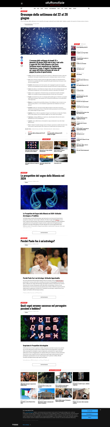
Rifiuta (89, 417)
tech (62, 8)
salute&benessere (52, 8)
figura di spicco (59, 280)
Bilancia (57, 219)
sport (58, 8)
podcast (74, 8)
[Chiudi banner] (100, 409)
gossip (42, 8)
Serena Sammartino (29, 24)
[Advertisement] (80, 34)
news (38, 8)
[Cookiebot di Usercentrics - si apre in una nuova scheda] (15, 425)
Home (35, 8)
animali (70, 8)
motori (66, 8)
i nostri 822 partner (29, 412)
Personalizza (89, 414)
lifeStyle (46, 8)
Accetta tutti (89, 410)
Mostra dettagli (26, 424)
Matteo (26, 182)
